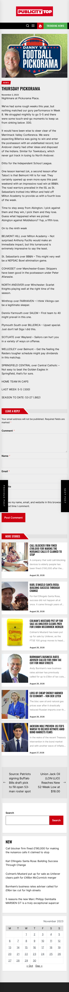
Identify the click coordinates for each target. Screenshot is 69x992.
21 (18, 954)
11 (51, 940)
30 (34, 960)
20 (9, 954)
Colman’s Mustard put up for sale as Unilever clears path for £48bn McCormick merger (46, 624)
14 (18, 947)
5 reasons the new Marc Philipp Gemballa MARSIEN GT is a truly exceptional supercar (32, 901)
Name (6, 455)
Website (6, 486)
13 (10, 947)
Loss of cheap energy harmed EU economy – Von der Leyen (46, 694)
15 (26, 947)
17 (42, 947)
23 (34, 954)
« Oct (29, 965)
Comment (8, 430)
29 (26, 960)
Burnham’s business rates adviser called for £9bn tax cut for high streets (45, 660)
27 (9, 960)
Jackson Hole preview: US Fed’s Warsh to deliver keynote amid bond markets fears (47, 729)
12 (59, 940)
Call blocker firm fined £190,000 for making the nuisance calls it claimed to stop (46, 550)
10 (42, 940)
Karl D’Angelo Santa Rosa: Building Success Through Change (45, 588)
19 (59, 947)
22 (26, 954)
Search (10, 812)
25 (51, 954)
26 (59, 954)
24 (42, 954)
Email (6, 471)
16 (34, 947)
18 (51, 947)
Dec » (39, 965)
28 (18, 960)
